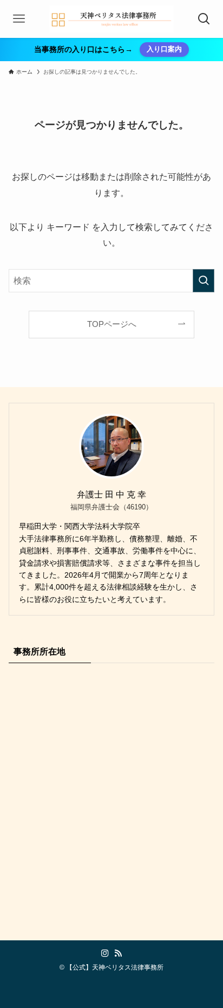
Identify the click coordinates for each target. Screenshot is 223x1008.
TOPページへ (111, 324)
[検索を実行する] (203, 280)
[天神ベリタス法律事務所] (111, 19)
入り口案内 (164, 49)
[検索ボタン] (204, 19)
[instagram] (105, 953)
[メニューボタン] (19, 19)
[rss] (118, 953)
